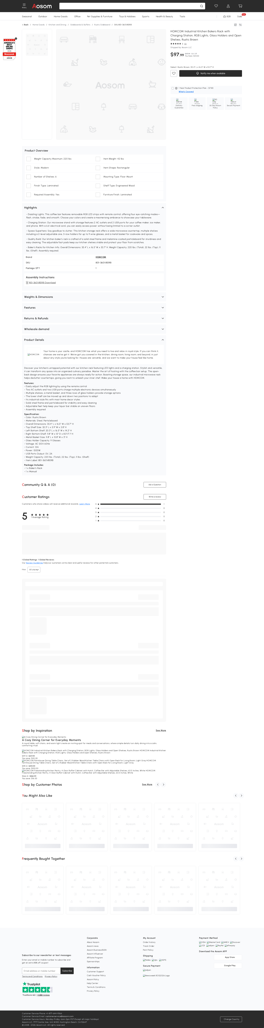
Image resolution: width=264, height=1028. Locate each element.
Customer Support (95, 971)
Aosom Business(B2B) (97, 950)
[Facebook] (24, 948)
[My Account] (228, 6)
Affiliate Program (95, 958)
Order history (149, 942)
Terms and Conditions (32, 976)
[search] (201, 6)
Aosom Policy (93, 979)
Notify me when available (212, 73)
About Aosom (93, 942)
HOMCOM (101, 257)
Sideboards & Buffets (80, 25)
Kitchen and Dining (57, 25)
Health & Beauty (164, 16)
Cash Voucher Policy (96, 975)
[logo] (42, 6)
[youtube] (36, 948)
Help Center (92, 983)
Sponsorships (93, 961)
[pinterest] (42, 948)
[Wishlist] (216, 6)
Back (26, 25)
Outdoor (42, 16)
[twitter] (48, 948)
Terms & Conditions (96, 987)
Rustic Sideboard (102, 25)
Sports (145, 16)
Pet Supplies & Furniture (99, 16)
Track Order (148, 946)
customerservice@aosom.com (60, 1016)
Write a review (155, 497)
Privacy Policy (51, 976)
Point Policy (148, 950)
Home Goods (61, 16)
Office (77, 16)
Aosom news (93, 946)
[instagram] (30, 948)
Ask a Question (154, 484)
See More (161, 730)
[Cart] (240, 6)
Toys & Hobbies (127, 16)
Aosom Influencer (95, 954)
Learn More (84, 504)
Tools (182, 16)
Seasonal (27, 16)
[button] (94, 207)
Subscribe (67, 970)
